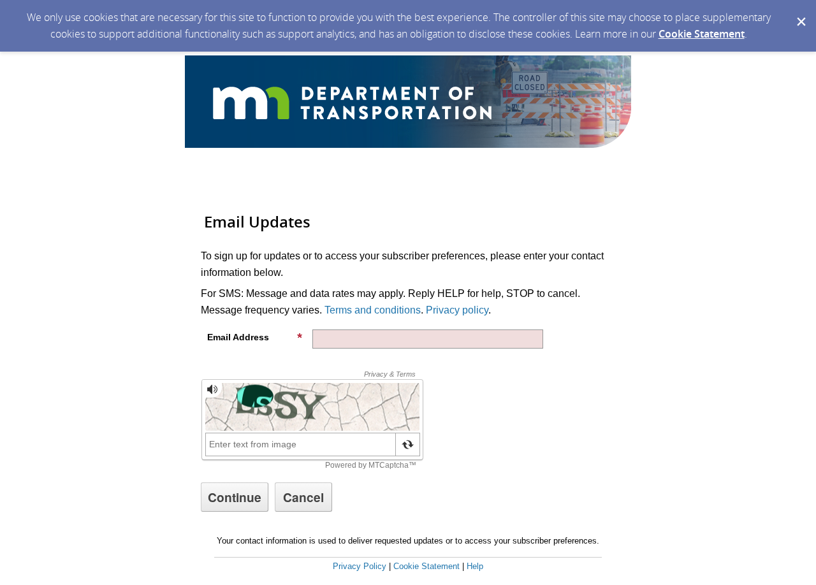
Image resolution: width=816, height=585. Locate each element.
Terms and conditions (372, 310)
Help (475, 566)
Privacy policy (457, 310)
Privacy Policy (359, 566)
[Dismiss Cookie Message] (800, 12)
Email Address (238, 337)
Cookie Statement (702, 34)
